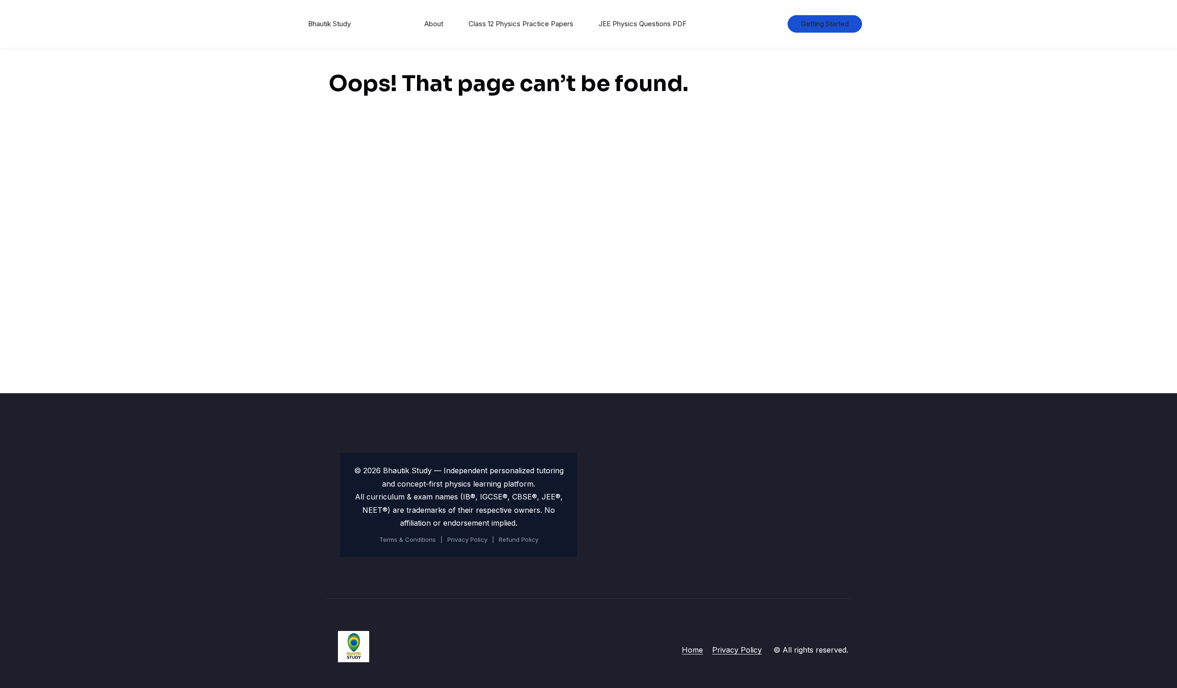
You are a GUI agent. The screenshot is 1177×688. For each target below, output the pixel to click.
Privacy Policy (467, 539)
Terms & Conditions (407, 539)
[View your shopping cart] (765, 24)
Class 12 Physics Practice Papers (521, 23)
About (433, 23)
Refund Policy (518, 539)
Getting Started (825, 23)
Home (692, 649)
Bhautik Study (329, 23)
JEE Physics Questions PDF (642, 23)
